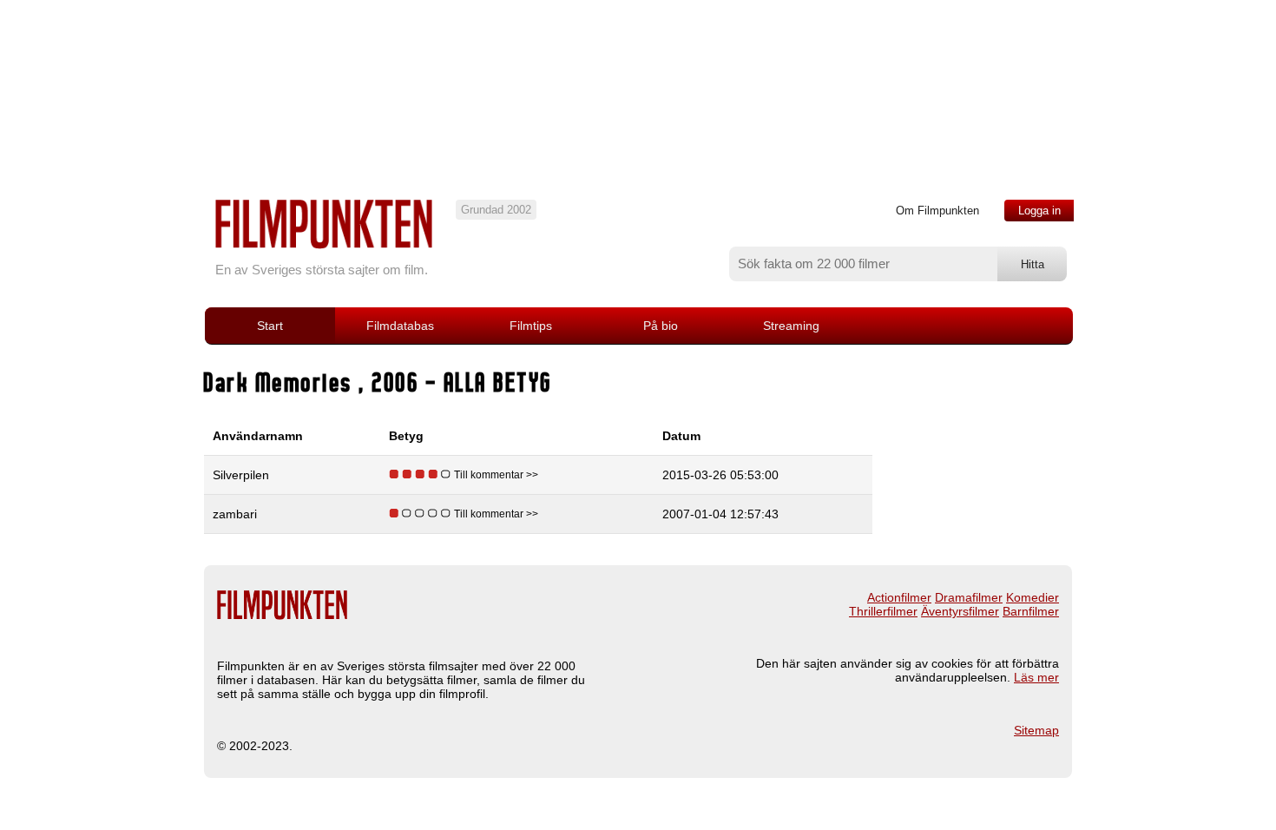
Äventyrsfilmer (960, 611)
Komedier (1032, 597)
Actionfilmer (899, 597)
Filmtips (531, 326)
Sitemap (1036, 730)
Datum (681, 436)
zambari (235, 514)
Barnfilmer (1031, 611)
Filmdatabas (400, 326)
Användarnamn (258, 436)
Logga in (1039, 210)
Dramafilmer (969, 597)
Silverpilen (241, 475)
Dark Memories (281, 382)
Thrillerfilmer (883, 611)
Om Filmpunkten (937, 210)
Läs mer (1036, 677)
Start (270, 326)
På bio (660, 326)
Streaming (791, 326)
